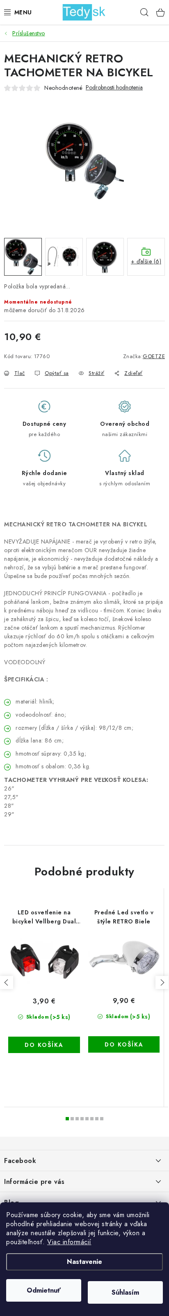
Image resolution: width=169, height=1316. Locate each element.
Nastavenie (84, 1261)
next (162, 982)
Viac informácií (69, 1242)
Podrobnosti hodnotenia (114, 87)
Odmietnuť (44, 1290)
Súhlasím (125, 1292)
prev (6, 982)
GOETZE (154, 356)
